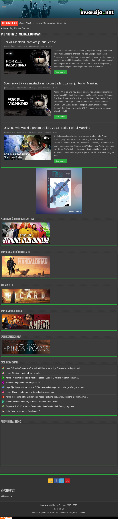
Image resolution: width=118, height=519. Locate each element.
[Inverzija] (59, 9)
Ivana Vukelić (10, 88)
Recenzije (35, 46)
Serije (41, 46)
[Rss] (50, 480)
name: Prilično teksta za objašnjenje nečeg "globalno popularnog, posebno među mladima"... (47, 397)
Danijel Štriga (10, 46)
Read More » (60, 72)
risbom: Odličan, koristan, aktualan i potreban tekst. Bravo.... (33, 401)
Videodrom (47, 88)
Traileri (39, 88)
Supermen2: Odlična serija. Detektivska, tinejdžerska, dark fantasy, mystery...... (41, 406)
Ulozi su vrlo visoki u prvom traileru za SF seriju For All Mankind (47, 127)
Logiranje (44, 505)
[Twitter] (61, 480)
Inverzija (36, 512)
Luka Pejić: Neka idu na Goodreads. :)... (24, 411)
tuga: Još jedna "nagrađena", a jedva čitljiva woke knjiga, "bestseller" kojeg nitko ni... (44, 368)
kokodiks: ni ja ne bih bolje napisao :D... (24, 382)
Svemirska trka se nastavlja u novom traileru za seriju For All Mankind (51, 83)
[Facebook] (56, 480)
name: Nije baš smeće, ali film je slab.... (24, 373)
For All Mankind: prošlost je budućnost (30, 42)
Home (5, 28)
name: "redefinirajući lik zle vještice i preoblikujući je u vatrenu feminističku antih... (42, 378)
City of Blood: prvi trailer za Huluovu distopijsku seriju (42, 23)
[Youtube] (67, 480)
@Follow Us (8, 491)
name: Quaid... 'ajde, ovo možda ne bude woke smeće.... (31, 392)
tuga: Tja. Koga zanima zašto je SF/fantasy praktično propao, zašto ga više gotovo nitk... (46, 387)
